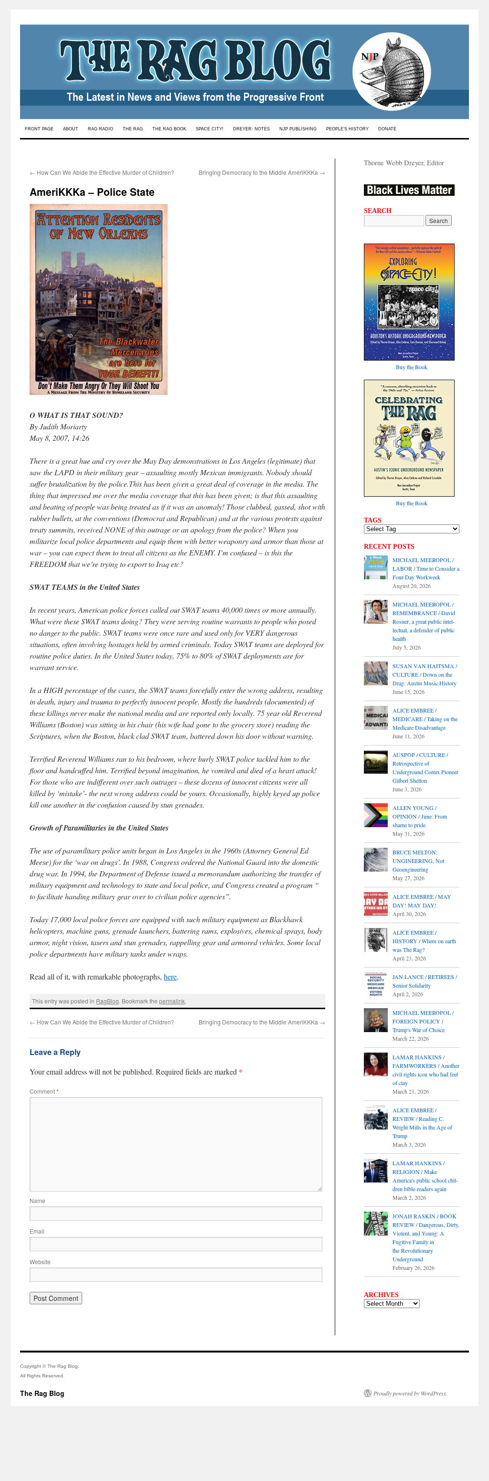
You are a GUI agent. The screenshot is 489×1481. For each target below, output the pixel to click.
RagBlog (107, 1001)
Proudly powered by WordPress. (410, 1393)
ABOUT (70, 129)
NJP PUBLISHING (298, 129)
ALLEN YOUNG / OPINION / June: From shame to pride (420, 816)
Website (40, 1261)
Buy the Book (411, 367)
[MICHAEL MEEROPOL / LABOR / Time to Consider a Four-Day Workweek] (376, 568)
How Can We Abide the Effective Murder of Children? (102, 172)
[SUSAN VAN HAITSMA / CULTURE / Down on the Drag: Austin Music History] (376, 674)
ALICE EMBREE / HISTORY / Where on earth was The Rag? (424, 940)
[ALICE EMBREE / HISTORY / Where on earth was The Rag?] (376, 941)
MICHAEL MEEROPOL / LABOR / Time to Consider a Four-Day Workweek (426, 568)
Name (37, 1200)
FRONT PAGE (39, 129)
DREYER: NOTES (251, 129)
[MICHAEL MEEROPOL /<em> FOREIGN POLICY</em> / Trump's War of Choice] (376, 1021)
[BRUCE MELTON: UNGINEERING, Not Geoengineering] (376, 861)
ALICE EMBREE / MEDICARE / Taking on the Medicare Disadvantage (425, 718)
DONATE (387, 129)
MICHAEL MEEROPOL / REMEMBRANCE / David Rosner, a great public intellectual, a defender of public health (424, 621)
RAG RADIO (100, 129)
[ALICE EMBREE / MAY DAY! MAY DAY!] (376, 905)
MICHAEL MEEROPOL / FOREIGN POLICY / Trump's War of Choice (423, 1021)
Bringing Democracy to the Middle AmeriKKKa (262, 172)
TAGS (373, 520)
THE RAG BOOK (169, 129)
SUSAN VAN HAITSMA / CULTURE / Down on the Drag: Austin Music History (425, 674)
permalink (172, 1001)
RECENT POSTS (389, 546)
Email (37, 1231)
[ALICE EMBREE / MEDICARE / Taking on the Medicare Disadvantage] (376, 719)
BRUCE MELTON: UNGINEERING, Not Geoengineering (418, 860)
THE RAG (133, 129)
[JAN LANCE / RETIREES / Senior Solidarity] (376, 985)
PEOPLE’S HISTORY (347, 129)
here (170, 976)
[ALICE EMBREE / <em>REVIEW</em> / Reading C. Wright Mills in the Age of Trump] (376, 1118)
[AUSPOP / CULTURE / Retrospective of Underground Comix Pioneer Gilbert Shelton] (376, 763)
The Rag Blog (42, 1393)
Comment (44, 1091)
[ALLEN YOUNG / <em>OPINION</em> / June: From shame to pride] (376, 816)
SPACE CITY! (209, 129)
